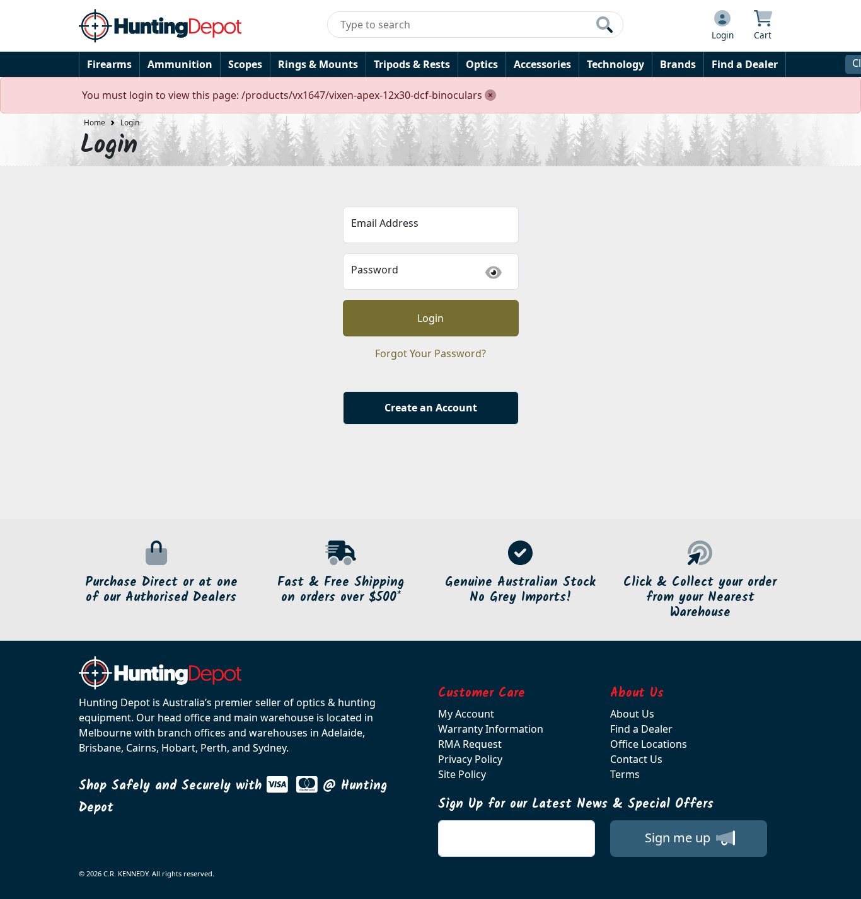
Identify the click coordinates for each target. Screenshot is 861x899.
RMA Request (470, 744)
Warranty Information (490, 729)
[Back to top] (843, 881)
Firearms (109, 64)
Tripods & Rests (412, 64)
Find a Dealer (745, 64)
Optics (482, 64)
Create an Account (430, 408)
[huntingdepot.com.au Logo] (160, 26)
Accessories (542, 64)
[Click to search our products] (604, 24)
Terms (625, 774)
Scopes (245, 64)
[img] (493, 272)
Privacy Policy (470, 759)
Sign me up (679, 837)
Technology (615, 64)
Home (94, 122)
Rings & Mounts (318, 64)
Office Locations (648, 744)
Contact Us (636, 759)
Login (129, 122)
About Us (632, 714)
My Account (466, 714)
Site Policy (462, 774)
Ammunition (179, 64)
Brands (678, 64)
